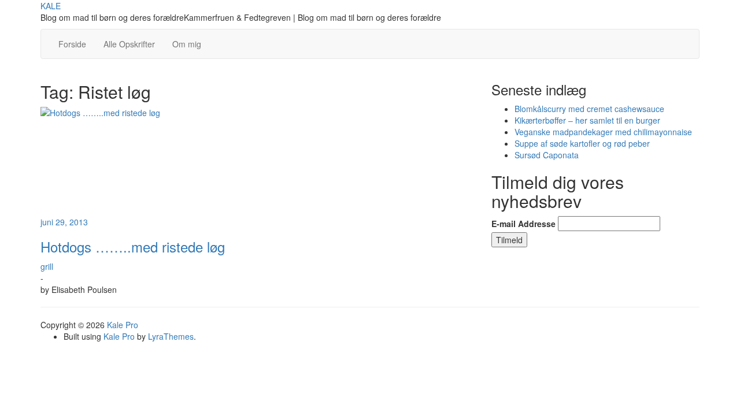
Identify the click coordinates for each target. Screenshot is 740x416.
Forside (72, 44)
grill (46, 266)
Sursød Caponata (547, 155)
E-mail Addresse (523, 223)
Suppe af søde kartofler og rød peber (582, 143)
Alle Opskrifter (129, 44)
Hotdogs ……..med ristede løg (132, 246)
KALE (50, 6)
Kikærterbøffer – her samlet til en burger (587, 120)
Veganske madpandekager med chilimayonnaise (603, 132)
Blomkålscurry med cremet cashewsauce (589, 108)
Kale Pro (122, 324)
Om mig (186, 44)
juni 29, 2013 (64, 222)
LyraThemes (171, 336)
